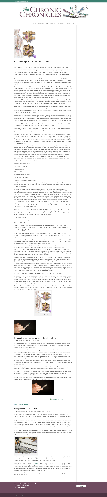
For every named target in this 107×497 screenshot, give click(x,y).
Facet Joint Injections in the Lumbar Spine (31, 61)
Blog (47, 23)
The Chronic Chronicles (22, 64)
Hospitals (37, 64)
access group (34, 463)
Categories (52, 23)
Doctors (37, 340)
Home (34, 23)
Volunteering (47, 411)
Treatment (42, 64)
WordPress (39, 495)
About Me (40, 23)
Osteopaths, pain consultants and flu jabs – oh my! (35, 338)
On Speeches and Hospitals (25, 409)
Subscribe (68, 23)
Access (36, 411)
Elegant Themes (25, 495)
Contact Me (61, 23)
